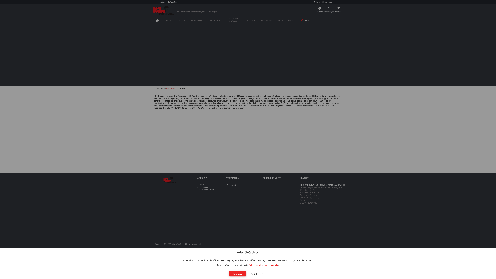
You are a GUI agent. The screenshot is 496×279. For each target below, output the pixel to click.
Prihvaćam (237, 273)
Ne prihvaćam (257, 273)
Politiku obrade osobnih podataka (263, 265)
